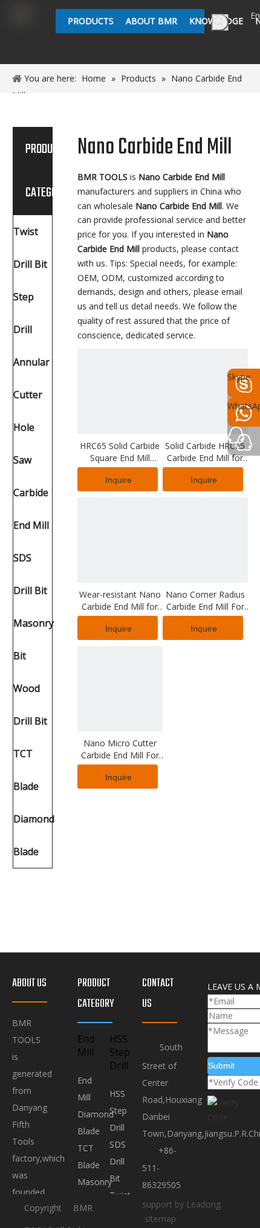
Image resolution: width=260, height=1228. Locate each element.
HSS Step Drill (118, 1110)
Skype (238, 377)
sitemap (160, 1218)
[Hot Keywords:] (220, 22)
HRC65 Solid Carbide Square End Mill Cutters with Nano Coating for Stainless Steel (119, 452)
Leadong (203, 1204)
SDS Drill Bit (117, 1161)
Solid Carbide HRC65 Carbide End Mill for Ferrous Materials (205, 452)
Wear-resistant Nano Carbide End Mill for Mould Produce (120, 601)
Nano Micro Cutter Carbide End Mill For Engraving (120, 749)
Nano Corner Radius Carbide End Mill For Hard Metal (205, 601)
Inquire (118, 480)
